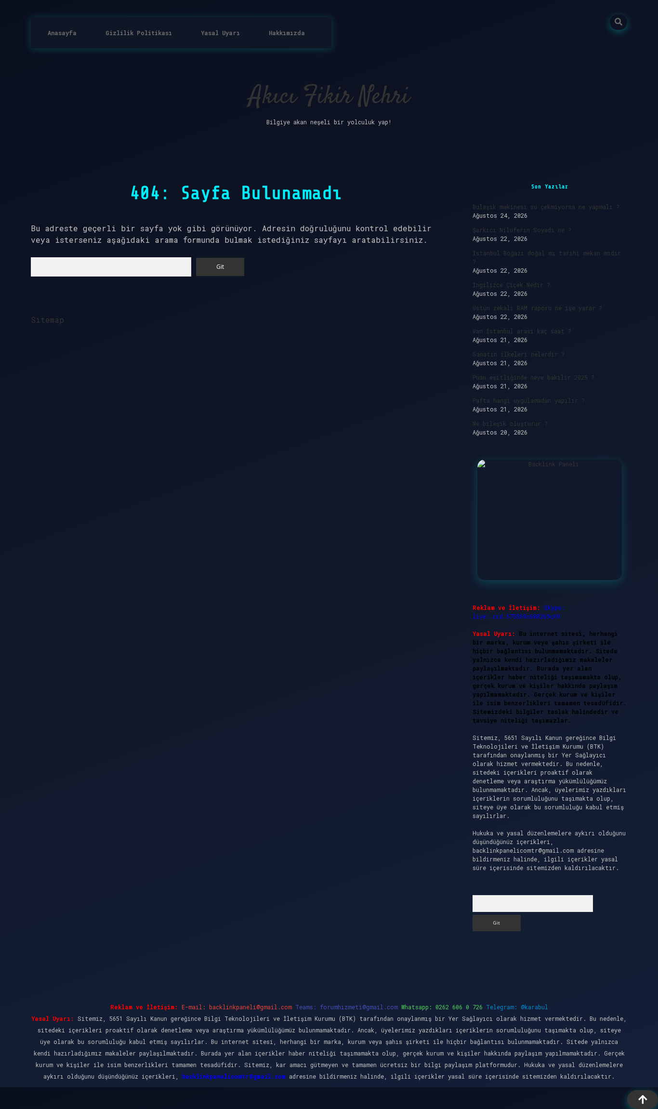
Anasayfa (62, 33)
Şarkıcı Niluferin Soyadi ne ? (522, 230)
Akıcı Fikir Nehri (329, 97)
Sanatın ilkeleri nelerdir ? (519, 354)
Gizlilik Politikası (138, 33)
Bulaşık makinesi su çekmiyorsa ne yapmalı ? (546, 207)
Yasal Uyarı (220, 33)
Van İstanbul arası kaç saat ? (522, 331)
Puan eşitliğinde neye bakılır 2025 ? (533, 377)
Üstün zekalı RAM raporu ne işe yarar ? (537, 308)
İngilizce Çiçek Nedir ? (511, 285)
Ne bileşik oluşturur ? (510, 423)
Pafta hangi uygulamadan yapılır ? (529, 400)
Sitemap (47, 320)
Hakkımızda (287, 33)
